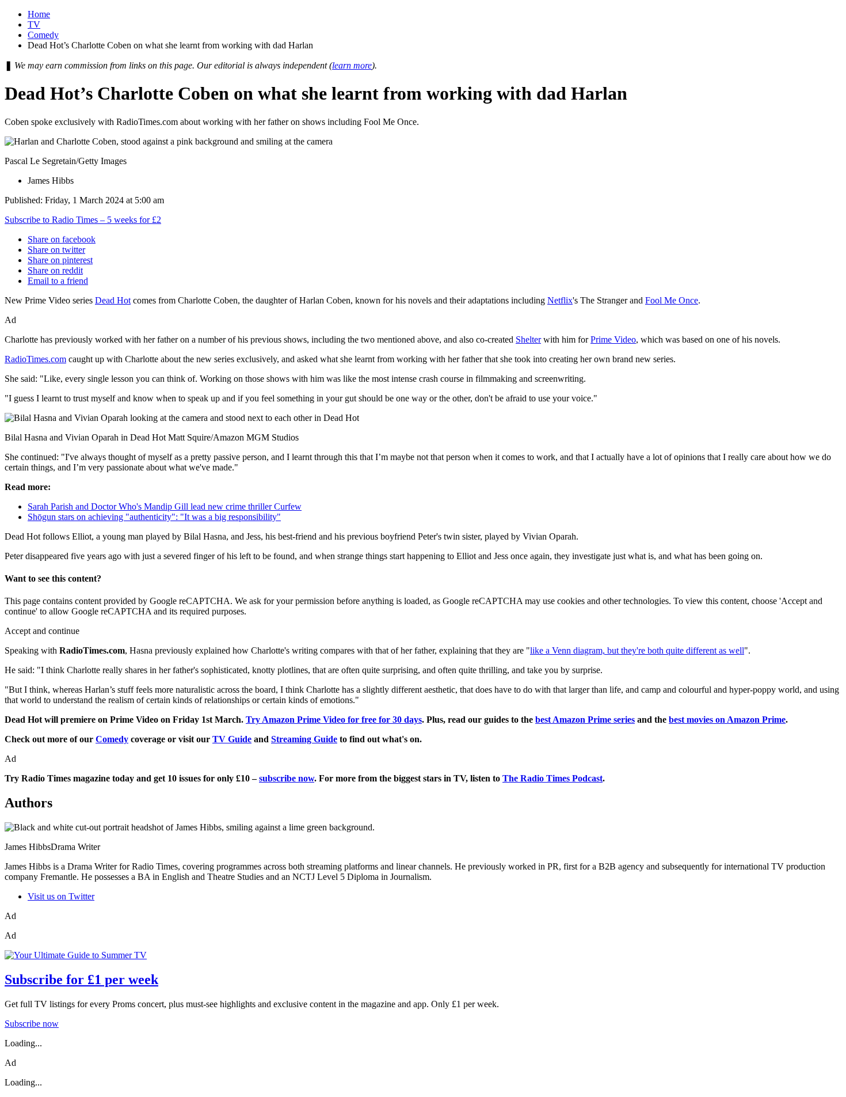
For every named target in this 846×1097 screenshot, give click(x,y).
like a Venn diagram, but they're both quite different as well (637, 650)
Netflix (560, 300)
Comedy (43, 35)
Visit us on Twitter (61, 896)
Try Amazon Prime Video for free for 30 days (334, 719)
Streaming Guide (304, 739)
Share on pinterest (60, 260)
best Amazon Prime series (585, 719)
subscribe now (286, 778)
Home (39, 14)
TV (34, 24)
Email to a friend (58, 281)
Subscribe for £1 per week (81, 979)
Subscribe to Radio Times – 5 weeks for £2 (83, 220)
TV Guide (231, 739)
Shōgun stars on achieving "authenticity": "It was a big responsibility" (154, 517)
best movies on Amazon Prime (727, 719)
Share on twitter (56, 250)
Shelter (528, 339)
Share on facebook (62, 239)
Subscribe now (32, 1023)
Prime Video (613, 339)
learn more (352, 65)
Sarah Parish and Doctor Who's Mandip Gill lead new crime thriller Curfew (165, 506)
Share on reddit (55, 270)
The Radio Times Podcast (552, 778)
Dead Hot (113, 300)
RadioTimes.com (35, 359)
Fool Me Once (671, 300)
